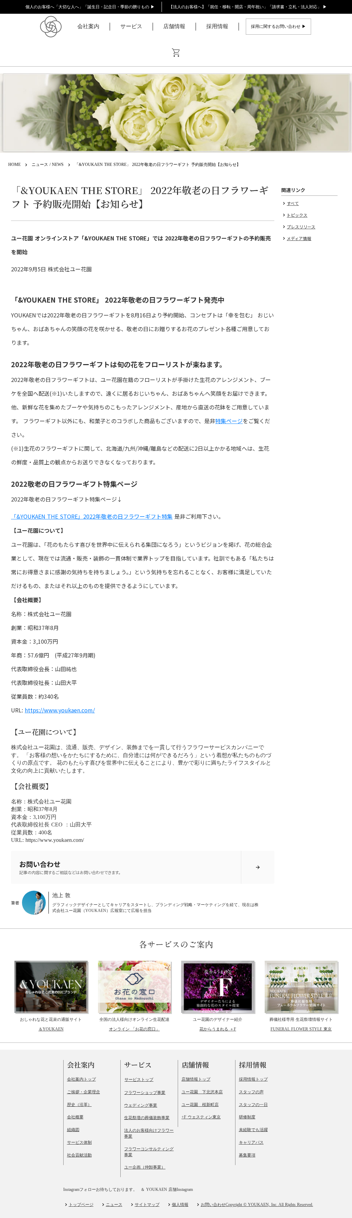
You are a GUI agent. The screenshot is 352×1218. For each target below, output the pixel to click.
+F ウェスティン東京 (201, 1117)
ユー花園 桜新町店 (200, 1104)
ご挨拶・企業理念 (83, 1092)
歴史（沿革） (79, 1104)
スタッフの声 (251, 1092)
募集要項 (247, 1155)
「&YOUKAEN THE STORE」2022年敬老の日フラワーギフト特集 (92, 516)
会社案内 (88, 26)
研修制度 (247, 1117)
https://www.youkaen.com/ (60, 710)
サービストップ (138, 1079)
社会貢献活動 (79, 1155)
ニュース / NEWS (48, 164)
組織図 (73, 1129)
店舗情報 (174, 26)
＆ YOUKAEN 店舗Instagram (167, 1189)
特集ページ (229, 421)
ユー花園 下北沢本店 (202, 1092)
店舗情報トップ (196, 1079)
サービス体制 (79, 1142)
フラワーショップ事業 (144, 1092)
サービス (131, 26)
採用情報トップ (253, 1079)
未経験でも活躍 (253, 1129)
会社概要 (75, 1117)
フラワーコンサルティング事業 (149, 1152)
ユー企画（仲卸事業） (144, 1167)
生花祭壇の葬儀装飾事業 (146, 1117)
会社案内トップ (81, 1079)
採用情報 (217, 26)
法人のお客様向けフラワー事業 (149, 1133)
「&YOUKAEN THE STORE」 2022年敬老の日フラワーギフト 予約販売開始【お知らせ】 (158, 164)
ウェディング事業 (140, 1105)
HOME (14, 164)
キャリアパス (251, 1142)
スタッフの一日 (253, 1104)
